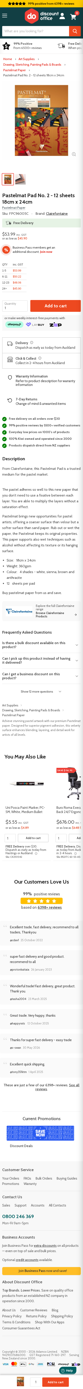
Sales (6, 1205)
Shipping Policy (62, 1316)
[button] (4, 15)
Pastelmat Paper (14, 70)
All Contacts (57, 1205)
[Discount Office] (42, 16)
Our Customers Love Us (41, 881)
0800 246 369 (18, 1216)
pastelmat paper (21, 593)
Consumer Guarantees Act (21, 1328)
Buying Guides (67, 1178)
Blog (55, 1310)
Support (21, 1205)
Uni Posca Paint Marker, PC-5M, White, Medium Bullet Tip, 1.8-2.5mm (25, 810)
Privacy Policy (12, 1316)
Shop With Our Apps (49, 1322)
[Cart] (73, 17)
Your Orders (10, 1178)
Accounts (37, 1205)
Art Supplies (27, 59)
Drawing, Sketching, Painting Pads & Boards (32, 65)
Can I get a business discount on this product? (31, 676)
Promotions (10, 1184)
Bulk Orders (44, 1178)
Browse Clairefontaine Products (50, 614)
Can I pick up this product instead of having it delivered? (36, 660)
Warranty (30, 1184)
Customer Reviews (33, 1310)
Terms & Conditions (16, 1322)
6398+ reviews (50, 907)
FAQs (27, 1178)
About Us (9, 1310)
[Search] (75, 31)
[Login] (62, 16)
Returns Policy (36, 1316)
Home (7, 59)
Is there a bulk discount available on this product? (33, 645)
